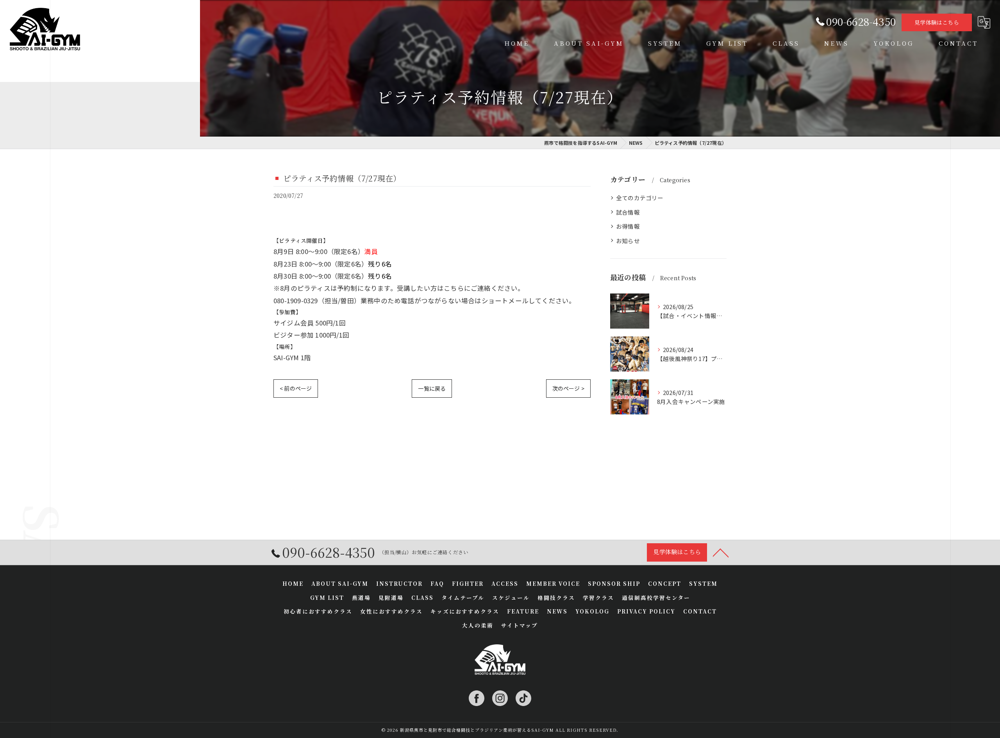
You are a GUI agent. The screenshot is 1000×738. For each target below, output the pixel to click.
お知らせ (628, 241)
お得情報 (628, 226)
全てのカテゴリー (640, 198)
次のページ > (568, 388)
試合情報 (628, 212)
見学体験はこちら (936, 22)
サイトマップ (519, 625)
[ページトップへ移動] (721, 552)
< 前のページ (296, 388)
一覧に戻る (432, 388)
